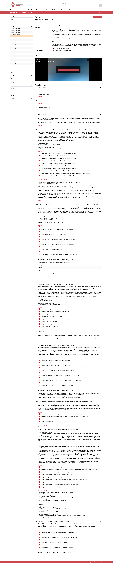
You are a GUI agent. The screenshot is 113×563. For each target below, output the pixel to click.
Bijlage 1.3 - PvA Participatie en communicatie (52, 241)
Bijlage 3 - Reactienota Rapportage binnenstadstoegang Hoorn (55, 165)
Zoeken (63, 3)
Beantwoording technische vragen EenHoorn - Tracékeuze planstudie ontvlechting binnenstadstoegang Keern (65, 173)
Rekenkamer (46, 9)
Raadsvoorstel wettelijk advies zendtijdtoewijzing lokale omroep (55, 360)
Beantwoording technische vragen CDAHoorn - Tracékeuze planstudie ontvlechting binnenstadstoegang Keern (65, 170)
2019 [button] (12, 78)
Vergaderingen (23, 9)
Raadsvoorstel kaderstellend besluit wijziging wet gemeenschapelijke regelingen (59, 532)
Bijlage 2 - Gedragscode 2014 (49, 321)
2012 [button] (12, 102)
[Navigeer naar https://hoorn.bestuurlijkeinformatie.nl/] (16, 5)
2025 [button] (12, 19)
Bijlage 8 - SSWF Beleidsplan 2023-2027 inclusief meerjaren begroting (57, 385)
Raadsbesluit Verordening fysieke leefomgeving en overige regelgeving (57, 472)
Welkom (12, 9)
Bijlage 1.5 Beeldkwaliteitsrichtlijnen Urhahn (51, 246)
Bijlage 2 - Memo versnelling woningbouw (51, 249)
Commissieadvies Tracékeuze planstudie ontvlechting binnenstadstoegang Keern (59, 155)
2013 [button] (12, 98)
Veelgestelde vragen (55, 9)
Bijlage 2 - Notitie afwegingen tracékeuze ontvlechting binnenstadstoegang (58, 163)
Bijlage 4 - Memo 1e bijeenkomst (49, 326)
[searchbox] (80, 5)
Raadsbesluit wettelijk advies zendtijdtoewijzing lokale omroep (55, 365)
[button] (100, 5)
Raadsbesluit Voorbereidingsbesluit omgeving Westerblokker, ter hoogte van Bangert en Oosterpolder (64, 419)
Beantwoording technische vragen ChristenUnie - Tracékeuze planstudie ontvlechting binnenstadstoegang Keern (66, 175)
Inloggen (99, 562)
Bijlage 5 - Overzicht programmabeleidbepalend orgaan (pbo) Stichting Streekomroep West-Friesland (63, 377)
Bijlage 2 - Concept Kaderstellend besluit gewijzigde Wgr (54, 542)
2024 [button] (12, 23)
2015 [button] (12, 92)
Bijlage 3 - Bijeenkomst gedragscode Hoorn (51, 324)
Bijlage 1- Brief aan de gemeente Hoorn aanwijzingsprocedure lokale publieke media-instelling (62, 367)
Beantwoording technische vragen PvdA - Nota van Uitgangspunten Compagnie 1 (59, 254)
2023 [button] (12, 26)
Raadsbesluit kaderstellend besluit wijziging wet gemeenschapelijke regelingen (59, 537)
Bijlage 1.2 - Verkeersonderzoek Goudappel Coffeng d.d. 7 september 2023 (58, 239)
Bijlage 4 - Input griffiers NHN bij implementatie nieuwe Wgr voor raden (57, 547)
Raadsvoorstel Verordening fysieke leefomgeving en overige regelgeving (57, 467)
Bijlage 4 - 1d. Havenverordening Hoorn (51, 482)
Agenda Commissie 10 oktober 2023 (64, 50)
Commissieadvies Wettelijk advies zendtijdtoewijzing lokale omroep (56, 362)
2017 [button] (12, 85)
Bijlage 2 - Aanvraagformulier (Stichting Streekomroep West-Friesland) (57, 370)
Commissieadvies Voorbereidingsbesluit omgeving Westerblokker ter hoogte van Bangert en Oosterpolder (64, 416)
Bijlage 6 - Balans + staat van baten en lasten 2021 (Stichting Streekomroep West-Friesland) (61, 380)
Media (16, 9)
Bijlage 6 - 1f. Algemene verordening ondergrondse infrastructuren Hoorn (58, 487)
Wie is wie (38, 9)
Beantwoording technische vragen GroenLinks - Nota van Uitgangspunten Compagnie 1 (60, 251)
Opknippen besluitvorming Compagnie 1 (47, 270)
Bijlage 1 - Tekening (47, 421)
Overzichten (30, 9)
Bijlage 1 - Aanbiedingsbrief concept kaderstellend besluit (54, 539)
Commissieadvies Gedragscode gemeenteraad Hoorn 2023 (55, 311)
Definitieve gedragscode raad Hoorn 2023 (51, 316)
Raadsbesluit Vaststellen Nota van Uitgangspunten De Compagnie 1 (56, 231)
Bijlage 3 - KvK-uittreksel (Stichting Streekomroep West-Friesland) (56, 372)
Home (19, 12)
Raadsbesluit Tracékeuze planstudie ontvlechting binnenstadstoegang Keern (58, 158)
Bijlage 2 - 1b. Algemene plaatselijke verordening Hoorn (54, 477)
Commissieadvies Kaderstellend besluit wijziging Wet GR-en (55, 534)
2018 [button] (12, 82)
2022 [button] (12, 69)
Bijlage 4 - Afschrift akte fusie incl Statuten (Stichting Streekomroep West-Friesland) (60, 375)
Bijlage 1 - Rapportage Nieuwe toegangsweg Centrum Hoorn (55, 160)
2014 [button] (12, 95)
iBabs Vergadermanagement (87, 562)
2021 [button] (12, 72)
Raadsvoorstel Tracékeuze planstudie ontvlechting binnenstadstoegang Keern (58, 153)
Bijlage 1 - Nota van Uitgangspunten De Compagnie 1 (53, 234)
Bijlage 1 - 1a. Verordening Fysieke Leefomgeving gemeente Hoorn (56, 474)
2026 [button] (12, 16)
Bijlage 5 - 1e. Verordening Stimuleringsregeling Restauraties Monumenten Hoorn (59, 484)
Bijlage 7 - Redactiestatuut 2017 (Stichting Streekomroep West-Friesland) (57, 382)
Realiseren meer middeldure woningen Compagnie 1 (50, 273)
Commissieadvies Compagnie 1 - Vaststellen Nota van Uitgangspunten (57, 229)
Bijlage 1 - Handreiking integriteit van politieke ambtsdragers (55, 319)
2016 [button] (12, 88)
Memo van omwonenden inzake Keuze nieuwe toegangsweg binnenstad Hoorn (59, 168)
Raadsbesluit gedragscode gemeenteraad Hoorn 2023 (54, 314)
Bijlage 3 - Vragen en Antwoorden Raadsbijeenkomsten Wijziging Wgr (57, 544)
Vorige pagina (98, 16)
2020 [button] (12, 75)
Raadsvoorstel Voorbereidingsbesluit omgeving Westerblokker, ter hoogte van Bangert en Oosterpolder (63, 414)
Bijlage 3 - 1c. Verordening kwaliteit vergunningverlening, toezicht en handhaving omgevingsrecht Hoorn (64, 479)
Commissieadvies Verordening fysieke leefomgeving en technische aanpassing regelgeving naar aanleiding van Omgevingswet (69, 469)
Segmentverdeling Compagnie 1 (45, 276)
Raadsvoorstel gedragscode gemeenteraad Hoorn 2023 (54, 309)
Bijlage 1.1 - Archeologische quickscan (50, 236)
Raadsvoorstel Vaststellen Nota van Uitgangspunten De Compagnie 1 (57, 226)
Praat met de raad (65, 9)
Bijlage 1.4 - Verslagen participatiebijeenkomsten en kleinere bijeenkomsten (58, 244)
